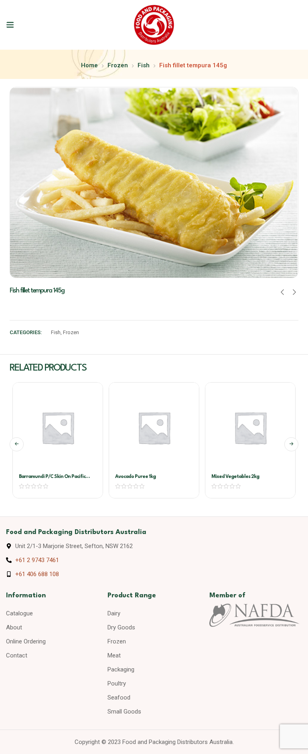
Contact (16, 655)
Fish (144, 65)
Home (89, 65)
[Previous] (17, 444)
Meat (114, 655)
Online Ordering (26, 641)
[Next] (291, 444)
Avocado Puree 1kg (135, 476)
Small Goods (124, 711)
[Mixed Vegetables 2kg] (250, 427)
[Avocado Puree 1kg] (154, 427)
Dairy (113, 613)
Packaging (120, 669)
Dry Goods (121, 627)
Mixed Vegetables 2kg (235, 476)
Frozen (117, 65)
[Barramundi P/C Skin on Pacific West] (58, 427)
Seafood (118, 697)
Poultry (116, 683)
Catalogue (19, 613)
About (14, 627)
